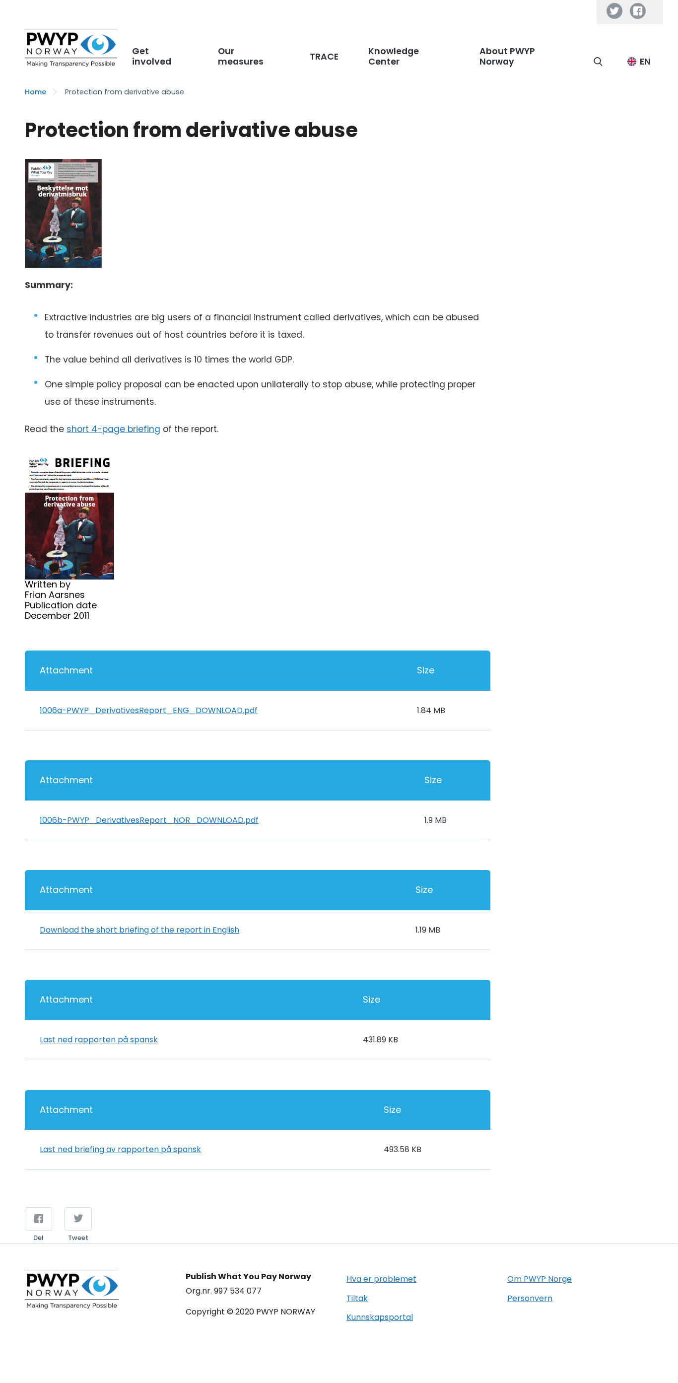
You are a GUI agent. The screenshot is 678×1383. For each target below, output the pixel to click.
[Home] (71, 48)
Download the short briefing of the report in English (139, 930)
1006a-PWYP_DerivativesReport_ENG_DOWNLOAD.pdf (149, 710)
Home (35, 92)
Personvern (529, 1298)
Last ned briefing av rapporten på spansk (120, 1149)
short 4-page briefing (113, 429)
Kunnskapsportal (379, 1317)
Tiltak (357, 1298)
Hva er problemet (381, 1279)
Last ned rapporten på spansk (99, 1039)
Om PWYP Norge (539, 1279)
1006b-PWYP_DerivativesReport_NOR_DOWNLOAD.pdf (149, 820)
